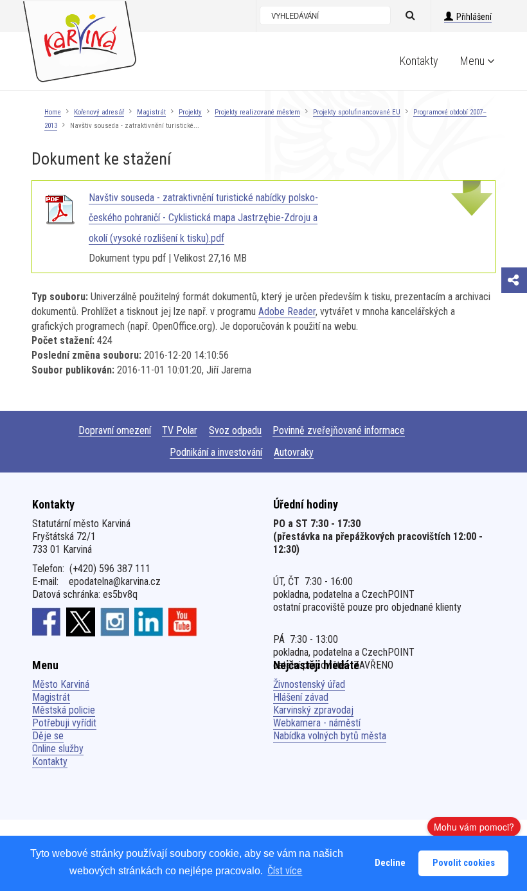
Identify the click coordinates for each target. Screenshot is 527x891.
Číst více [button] (284, 871)
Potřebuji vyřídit (64, 723)
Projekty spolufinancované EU (356, 112)
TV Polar (179, 430)
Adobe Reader (287, 311)
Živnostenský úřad (309, 684)
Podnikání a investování (216, 452)
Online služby (58, 748)
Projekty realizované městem (257, 112)
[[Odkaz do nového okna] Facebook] (46, 621)
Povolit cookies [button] (464, 863)
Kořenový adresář (99, 112)
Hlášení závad (300, 697)
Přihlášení (474, 17)
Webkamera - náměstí (317, 723)
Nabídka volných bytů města (329, 736)
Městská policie (63, 710)
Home (52, 112)
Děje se (48, 736)
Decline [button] (390, 863)
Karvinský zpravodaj (313, 710)
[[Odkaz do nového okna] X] (80, 621)
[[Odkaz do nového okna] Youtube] (182, 621)
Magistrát (151, 112)
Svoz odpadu (235, 430)
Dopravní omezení (114, 430)
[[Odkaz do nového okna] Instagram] (114, 621)
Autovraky (294, 452)
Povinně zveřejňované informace (338, 430)
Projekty (190, 112)
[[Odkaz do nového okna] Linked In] (148, 621)
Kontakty (419, 61)
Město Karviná (60, 684)
